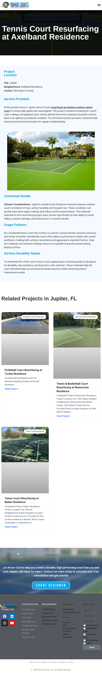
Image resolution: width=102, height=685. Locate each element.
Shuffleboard (93, 640)
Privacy (53, 662)
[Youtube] (12, 623)
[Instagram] (4, 623)
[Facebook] (4, 616)
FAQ (71, 662)
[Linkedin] (12, 616)
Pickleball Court (89, 636)
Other (89, 643)
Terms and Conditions (38, 662)
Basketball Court (89, 630)
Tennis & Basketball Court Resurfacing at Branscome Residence (73, 387)
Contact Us (63, 662)
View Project (11, 389)
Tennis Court (93, 625)
